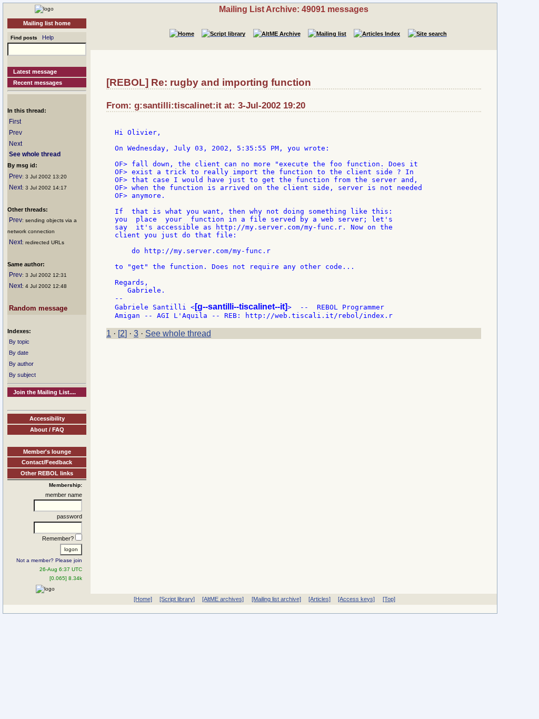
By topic (19, 341)
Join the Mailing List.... (44, 392)
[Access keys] (356, 599)
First (15, 121)
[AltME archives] (223, 599)
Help (48, 37)
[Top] (389, 599)
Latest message (35, 71)
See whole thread (35, 154)
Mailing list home (47, 23)
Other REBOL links (47, 473)
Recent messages (37, 82)
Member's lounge (47, 451)
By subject (22, 375)
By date (18, 352)
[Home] (44, 8)
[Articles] (319, 599)
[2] (122, 333)
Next (15, 143)
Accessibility (47, 418)
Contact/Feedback (47, 462)
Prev (15, 132)
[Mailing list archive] (276, 599)
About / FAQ (47, 429)
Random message (38, 308)
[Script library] (177, 599)
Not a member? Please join (49, 560)
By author (21, 364)
